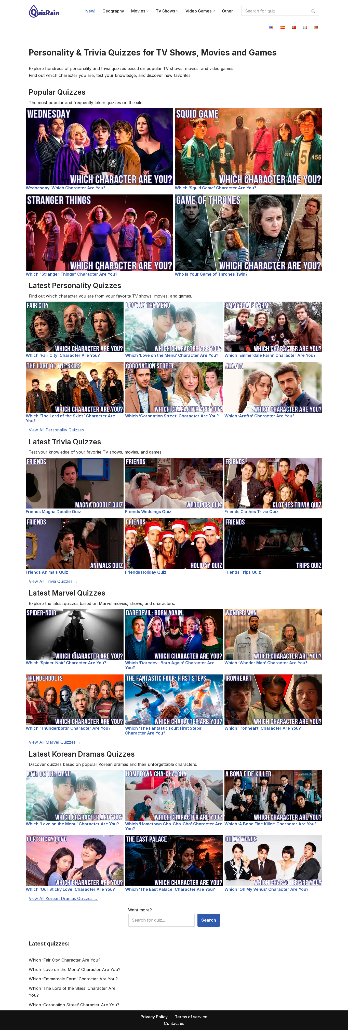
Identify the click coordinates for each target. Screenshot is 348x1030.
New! (90, 10)
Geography (113, 10)
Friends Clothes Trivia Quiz (251, 511)
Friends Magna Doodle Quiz (53, 511)
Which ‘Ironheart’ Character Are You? (262, 728)
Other (227, 10)
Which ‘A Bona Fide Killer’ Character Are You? (270, 823)
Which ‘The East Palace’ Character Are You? (170, 889)
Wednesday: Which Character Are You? (65, 187)
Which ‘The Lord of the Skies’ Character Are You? (70, 418)
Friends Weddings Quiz (148, 511)
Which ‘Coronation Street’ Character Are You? (172, 415)
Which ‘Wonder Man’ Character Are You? (265, 662)
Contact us (174, 1023)
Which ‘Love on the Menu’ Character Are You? (171, 355)
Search (208, 920)
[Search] (313, 11)
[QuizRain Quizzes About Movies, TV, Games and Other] (44, 11)
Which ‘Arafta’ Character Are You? (259, 415)
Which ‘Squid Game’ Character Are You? (215, 187)
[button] (147, 11)
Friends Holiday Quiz (145, 572)
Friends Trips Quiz (242, 572)
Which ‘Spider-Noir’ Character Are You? (66, 662)
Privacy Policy (154, 1016)
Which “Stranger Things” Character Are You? (71, 274)
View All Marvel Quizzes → (55, 742)
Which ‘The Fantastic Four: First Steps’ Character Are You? (164, 731)
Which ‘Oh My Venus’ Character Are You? (266, 889)
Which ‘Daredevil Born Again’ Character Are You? (170, 665)
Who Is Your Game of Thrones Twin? (211, 274)
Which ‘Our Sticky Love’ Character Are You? (70, 889)
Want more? (140, 909)
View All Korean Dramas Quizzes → (63, 898)
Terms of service (191, 1016)
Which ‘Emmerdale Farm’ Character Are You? (270, 355)
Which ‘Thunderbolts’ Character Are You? (68, 728)
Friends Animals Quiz (47, 572)
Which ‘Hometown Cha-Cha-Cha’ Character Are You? (173, 826)
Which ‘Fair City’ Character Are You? (63, 355)
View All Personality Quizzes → (59, 429)
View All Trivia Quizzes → (53, 581)
